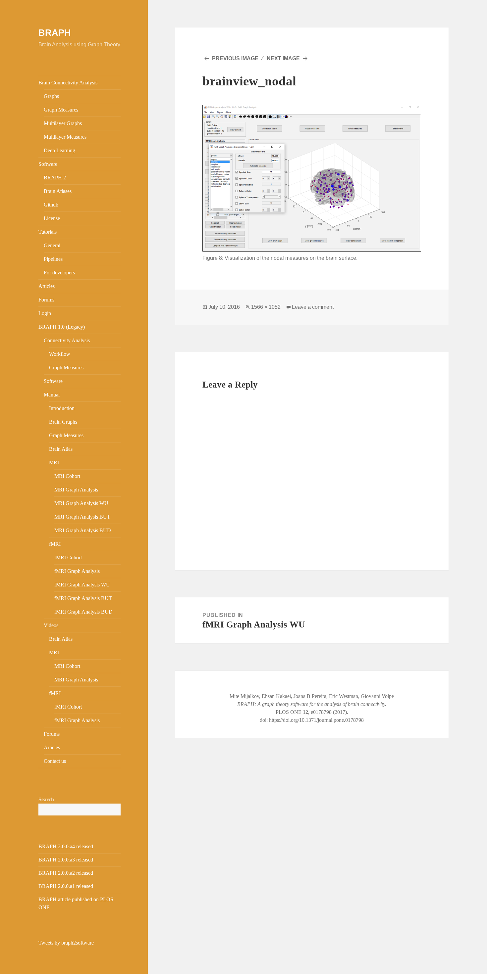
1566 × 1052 (266, 307)
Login (44, 313)
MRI (54, 462)
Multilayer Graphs (63, 123)
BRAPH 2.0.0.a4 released (65, 846)
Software (47, 164)
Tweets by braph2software (66, 943)
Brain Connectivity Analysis (67, 82)
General (52, 245)
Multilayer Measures (65, 137)
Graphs (51, 96)
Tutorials (47, 232)
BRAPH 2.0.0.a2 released (65, 873)
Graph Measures (61, 110)
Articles (46, 286)
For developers (59, 272)
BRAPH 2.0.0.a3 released (65, 859)
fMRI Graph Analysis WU (82, 584)
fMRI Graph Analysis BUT (83, 598)
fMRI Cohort (68, 557)
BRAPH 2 (55, 177)
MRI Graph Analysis (76, 489)
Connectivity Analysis (67, 340)
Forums (46, 299)
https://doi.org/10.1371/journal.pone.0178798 (316, 720)
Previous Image (235, 58)
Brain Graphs (63, 422)
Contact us (55, 761)
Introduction (62, 408)
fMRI (55, 544)
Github (51, 205)
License (52, 218)
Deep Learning (59, 150)
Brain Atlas (61, 449)
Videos (51, 625)
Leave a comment (313, 307)
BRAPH (54, 33)
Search (46, 799)
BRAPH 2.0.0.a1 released (65, 886)
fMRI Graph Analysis (77, 571)
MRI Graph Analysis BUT (82, 517)
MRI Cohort (67, 476)
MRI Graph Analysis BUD (82, 530)
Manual (52, 394)
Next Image (283, 58)
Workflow (59, 354)
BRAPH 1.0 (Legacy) (61, 327)
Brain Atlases (58, 191)
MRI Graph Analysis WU (81, 503)
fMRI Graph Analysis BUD (83, 612)
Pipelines (53, 259)
